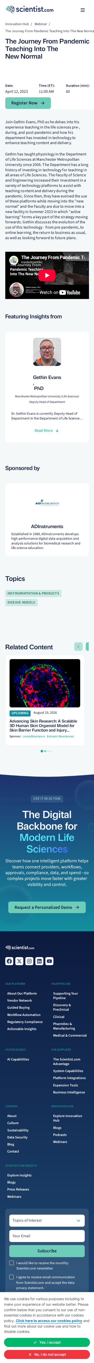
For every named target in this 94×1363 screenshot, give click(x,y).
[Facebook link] (9, 961)
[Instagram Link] (29, 961)
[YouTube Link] (49, 961)
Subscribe (47, 1251)
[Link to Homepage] (20, 948)
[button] (83, 10)
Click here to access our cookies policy (49, 1320)
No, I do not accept (50, 1354)
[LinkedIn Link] (39, 961)
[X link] (19, 961)
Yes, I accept (50, 1342)
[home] (15, 10)
